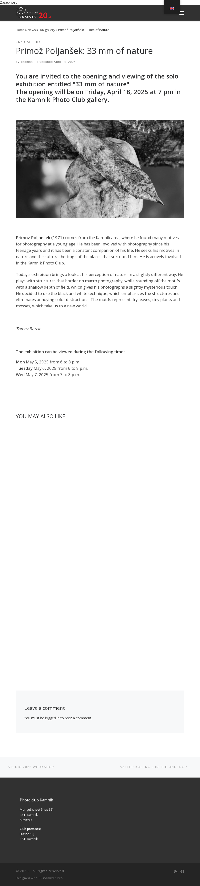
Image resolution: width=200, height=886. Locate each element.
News (32, 30)
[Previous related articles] (168, 428)
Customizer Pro (51, 878)
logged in (52, 718)
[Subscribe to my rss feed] (175, 871)
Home (20, 30)
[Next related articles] (179, 428)
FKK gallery (47, 30)
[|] (33, 12)
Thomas (26, 61)
